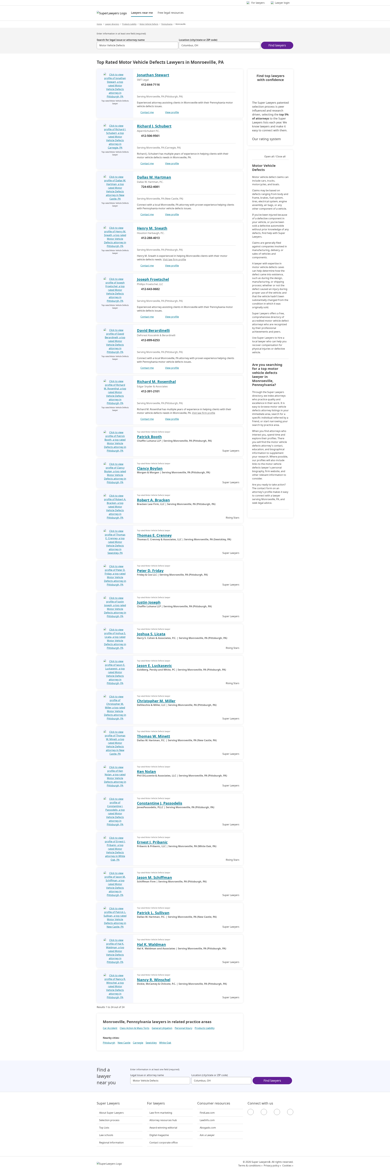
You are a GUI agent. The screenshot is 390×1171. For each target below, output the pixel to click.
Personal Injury (183, 1028)
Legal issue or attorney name (147, 1075)
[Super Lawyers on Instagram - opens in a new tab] (264, 1112)
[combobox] (137, 45)
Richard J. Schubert (154, 125)
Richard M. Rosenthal (156, 381)
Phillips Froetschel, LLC (150, 284)
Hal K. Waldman (151, 944)
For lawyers (156, 1103)
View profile (172, 112)
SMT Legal (143, 79)
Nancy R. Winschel (153, 979)
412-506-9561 (150, 136)
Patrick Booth (149, 436)
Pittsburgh (109, 1042)
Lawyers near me (142, 12)
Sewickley (151, 1042)
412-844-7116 (150, 84)
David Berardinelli (153, 330)
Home (99, 24)
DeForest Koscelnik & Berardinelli (156, 335)
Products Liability (129, 24)
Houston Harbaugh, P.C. (150, 233)
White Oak (165, 1042)
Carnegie (138, 1042)
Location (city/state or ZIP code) (198, 40)
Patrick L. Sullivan (153, 912)
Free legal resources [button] (171, 12)
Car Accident (110, 1028)
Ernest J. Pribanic (152, 842)
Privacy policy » (272, 1165)
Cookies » (287, 1165)
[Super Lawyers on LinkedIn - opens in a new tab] (290, 1112)
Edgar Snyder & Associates (152, 386)
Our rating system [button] (266, 139)
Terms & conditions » (250, 1165)
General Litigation (162, 1028)
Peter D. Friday (150, 570)
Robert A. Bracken (153, 499)
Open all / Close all (274, 156)
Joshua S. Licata (151, 633)
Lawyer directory (112, 24)
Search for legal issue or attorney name (121, 40)
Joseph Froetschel (153, 279)
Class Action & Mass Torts (134, 1028)
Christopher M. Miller (156, 700)
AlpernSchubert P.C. (148, 131)
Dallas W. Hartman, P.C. (150, 182)
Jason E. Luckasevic (154, 665)
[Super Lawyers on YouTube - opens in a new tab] (277, 1112)
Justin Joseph (149, 602)
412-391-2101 (150, 391)
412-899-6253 (150, 340)
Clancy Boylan (150, 468)
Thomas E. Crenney (154, 535)
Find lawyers (277, 45)
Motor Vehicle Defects (149, 24)
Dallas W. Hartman (154, 177)
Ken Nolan (146, 771)
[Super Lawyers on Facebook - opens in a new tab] (251, 1112)
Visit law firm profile (174, 259)
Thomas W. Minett (153, 736)
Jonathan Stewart (153, 74)
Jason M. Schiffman (154, 877)
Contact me (147, 112)
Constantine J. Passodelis (159, 803)
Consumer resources (213, 1103)
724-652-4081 (150, 187)
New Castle (124, 1042)
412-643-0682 (150, 289)
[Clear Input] (174, 45)
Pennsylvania (166, 24)
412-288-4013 (150, 238)
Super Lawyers (108, 1103)
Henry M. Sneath (152, 228)
